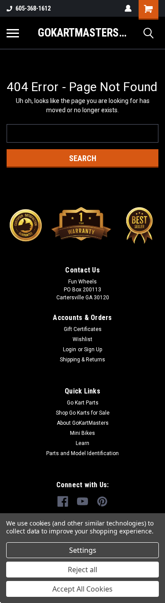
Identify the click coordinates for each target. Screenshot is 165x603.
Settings (82, 550)
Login (69, 349)
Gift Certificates (83, 329)
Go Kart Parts (83, 403)
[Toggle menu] (13, 33)
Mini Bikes (82, 433)
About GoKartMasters (83, 423)
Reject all (82, 569)
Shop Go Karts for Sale (83, 413)
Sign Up (93, 349)
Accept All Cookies (82, 589)
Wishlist (82, 339)
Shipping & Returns (82, 360)
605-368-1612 (33, 8)
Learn (82, 443)
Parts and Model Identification (82, 453)
